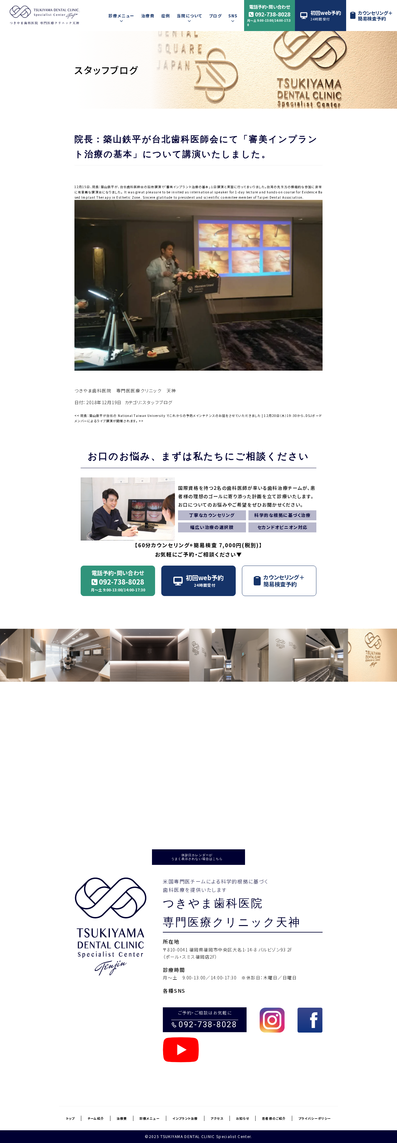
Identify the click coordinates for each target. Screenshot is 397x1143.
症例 (165, 16)
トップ (70, 1118)
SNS (232, 16)
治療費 (147, 16)
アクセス (217, 1118)
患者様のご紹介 (274, 1118)
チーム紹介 (95, 1118)
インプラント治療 (185, 1118)
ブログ (215, 16)
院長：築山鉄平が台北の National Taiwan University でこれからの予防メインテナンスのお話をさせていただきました (167, 415)
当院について (190, 16)
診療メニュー (122, 16)
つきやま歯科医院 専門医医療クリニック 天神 (125, 390)
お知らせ (242, 1118)
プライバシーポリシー (314, 1118)
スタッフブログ (106, 70)
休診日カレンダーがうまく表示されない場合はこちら (197, 857)
